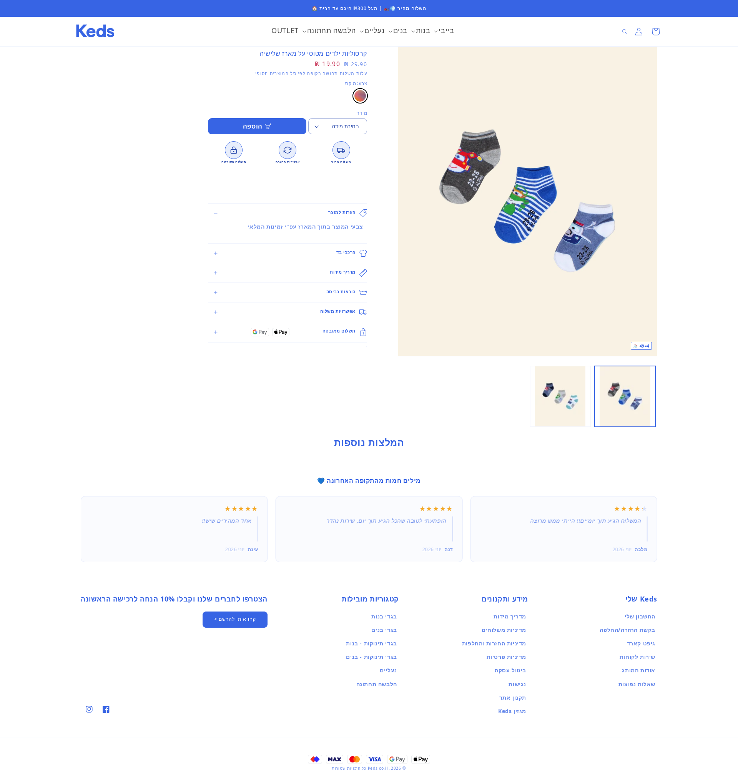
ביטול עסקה (510, 670)
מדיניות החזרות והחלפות (494, 643)
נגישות (517, 684)
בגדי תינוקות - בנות (371, 643)
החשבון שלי (640, 616)
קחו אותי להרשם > (235, 619)
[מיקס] (360, 96)
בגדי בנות (384, 616)
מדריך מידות (510, 616)
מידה (361, 113)
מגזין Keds (512, 711)
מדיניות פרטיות (506, 656)
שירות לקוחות (637, 656)
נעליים (388, 670)
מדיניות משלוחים (504, 629)
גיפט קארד (641, 643)
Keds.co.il (378, 768)
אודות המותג (638, 670)
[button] (444, 31)
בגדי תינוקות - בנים (371, 656)
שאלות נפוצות (636, 684)
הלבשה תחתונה (376, 684)
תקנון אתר (512, 697)
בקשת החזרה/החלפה (627, 629)
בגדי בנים (384, 629)
